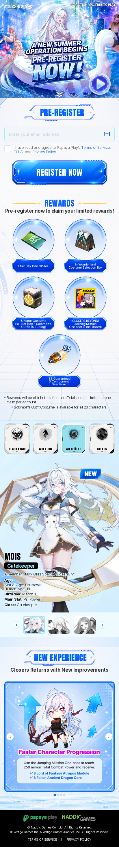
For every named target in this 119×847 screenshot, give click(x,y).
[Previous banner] (10, 736)
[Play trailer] (99, 84)
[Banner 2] (58, 795)
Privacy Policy (43, 151)
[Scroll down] (59, 92)
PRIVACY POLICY (78, 839)
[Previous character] (16, 625)
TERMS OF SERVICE (42, 839)
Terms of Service (95, 147)
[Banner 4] (64, 795)
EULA (18, 151)
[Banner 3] (61, 795)
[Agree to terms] (7, 148)
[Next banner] (109, 736)
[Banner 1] (55, 795)
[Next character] (102, 625)
